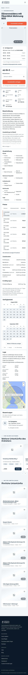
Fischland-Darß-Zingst (7, 641)
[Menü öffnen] (25, 2)
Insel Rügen (4, 639)
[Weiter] (25, 473)
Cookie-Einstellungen (6, 663)
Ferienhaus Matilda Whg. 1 (10, 459)
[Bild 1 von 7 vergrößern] (12, 35)
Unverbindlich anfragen (17, 23)
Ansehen (18, 468)
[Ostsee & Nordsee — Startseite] (5, 2)
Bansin (3, 7)
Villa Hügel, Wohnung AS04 (11, 584)
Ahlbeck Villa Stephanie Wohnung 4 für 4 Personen (14, 542)
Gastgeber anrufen (14, 427)
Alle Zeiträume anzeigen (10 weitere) (11, 252)
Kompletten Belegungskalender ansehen (12, 64)
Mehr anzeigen (6, 146)
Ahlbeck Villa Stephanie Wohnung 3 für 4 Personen (14, 563)
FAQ (2, 650)
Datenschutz (4, 658)
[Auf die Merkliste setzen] (3, 23)
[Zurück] (22, 473)
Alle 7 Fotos (19, 41)
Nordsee (3, 644)
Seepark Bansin (7, 522)
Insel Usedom (4, 636)
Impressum (4, 661)
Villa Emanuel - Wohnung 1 (10, 604)
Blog (2, 652)
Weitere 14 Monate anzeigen (14, 343)
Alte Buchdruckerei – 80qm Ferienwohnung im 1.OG (11, 501)
